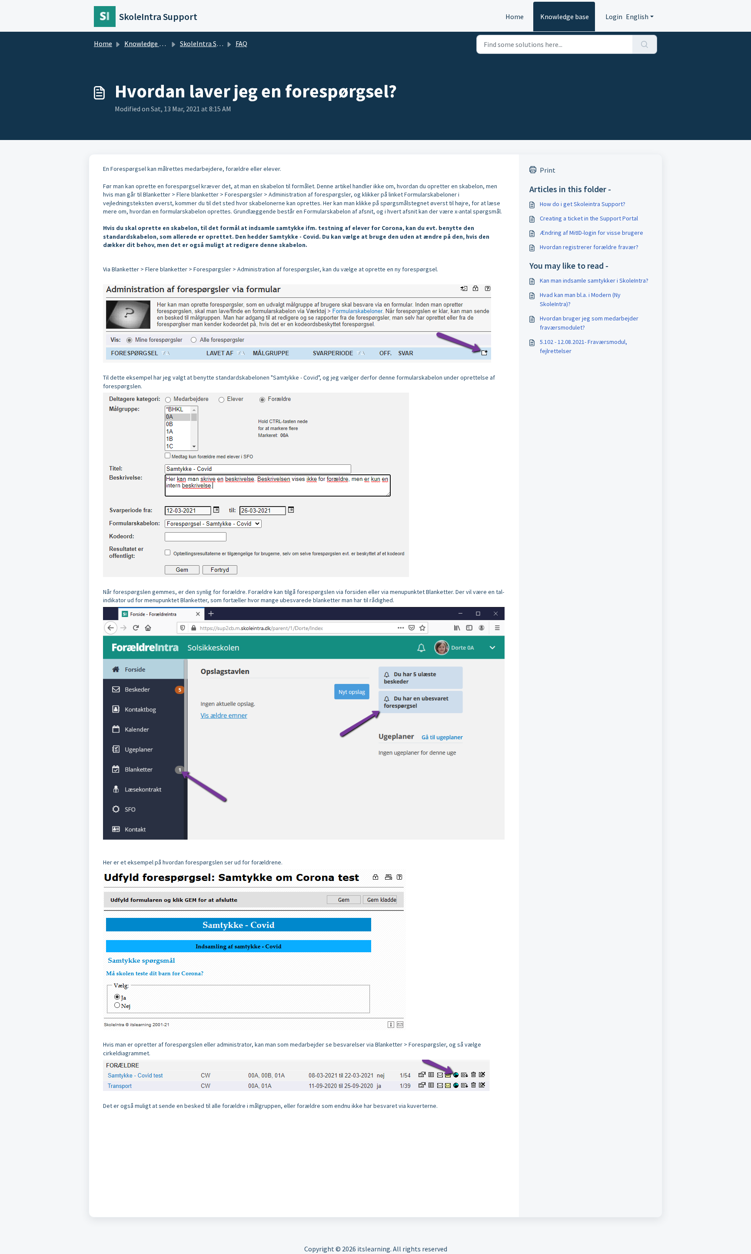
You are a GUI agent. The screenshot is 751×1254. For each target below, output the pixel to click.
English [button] (637, 16)
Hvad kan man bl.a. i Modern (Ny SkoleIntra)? (580, 299)
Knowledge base (564, 16)
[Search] (644, 44)
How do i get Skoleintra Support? (582, 204)
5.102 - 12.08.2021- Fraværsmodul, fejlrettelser (583, 346)
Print (547, 170)
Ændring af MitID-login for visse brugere (591, 233)
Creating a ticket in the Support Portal (589, 218)
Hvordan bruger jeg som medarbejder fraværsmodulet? (589, 322)
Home (514, 16)
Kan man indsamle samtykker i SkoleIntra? (594, 280)
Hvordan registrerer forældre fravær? (589, 247)
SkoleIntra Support (208, 43)
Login (613, 16)
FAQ (241, 43)
